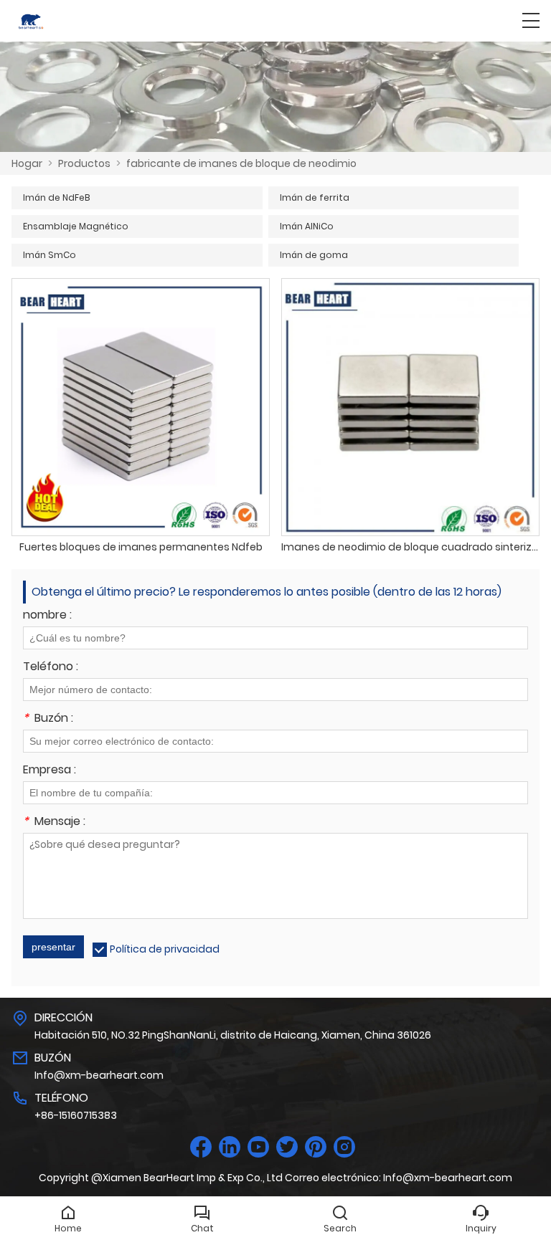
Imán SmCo (49, 255)
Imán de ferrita (314, 197)
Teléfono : (50, 667)
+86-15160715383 (75, 1115)
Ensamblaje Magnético (75, 226)
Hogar (26, 163)
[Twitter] (287, 1147)
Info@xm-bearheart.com (99, 1075)
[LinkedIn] (229, 1147)
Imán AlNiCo (307, 226)
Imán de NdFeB (56, 197)
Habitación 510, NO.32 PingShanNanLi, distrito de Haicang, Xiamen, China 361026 (232, 1035)
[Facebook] (200, 1147)
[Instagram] (344, 1147)
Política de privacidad (165, 949)
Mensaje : (54, 822)
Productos (84, 163)
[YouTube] (258, 1147)
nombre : (47, 616)
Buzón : (48, 719)
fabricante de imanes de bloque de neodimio (241, 163)
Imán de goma (314, 255)
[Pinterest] (315, 1147)
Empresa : (49, 771)
